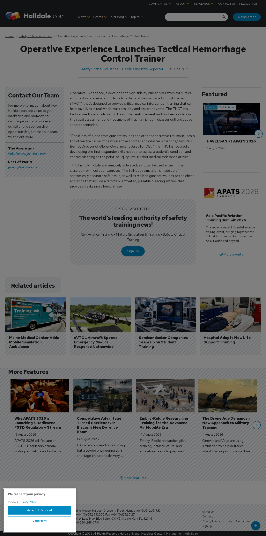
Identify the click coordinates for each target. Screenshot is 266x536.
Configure (40, 520)
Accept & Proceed (39, 510)
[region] (39, 510)
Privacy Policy (28, 502)
